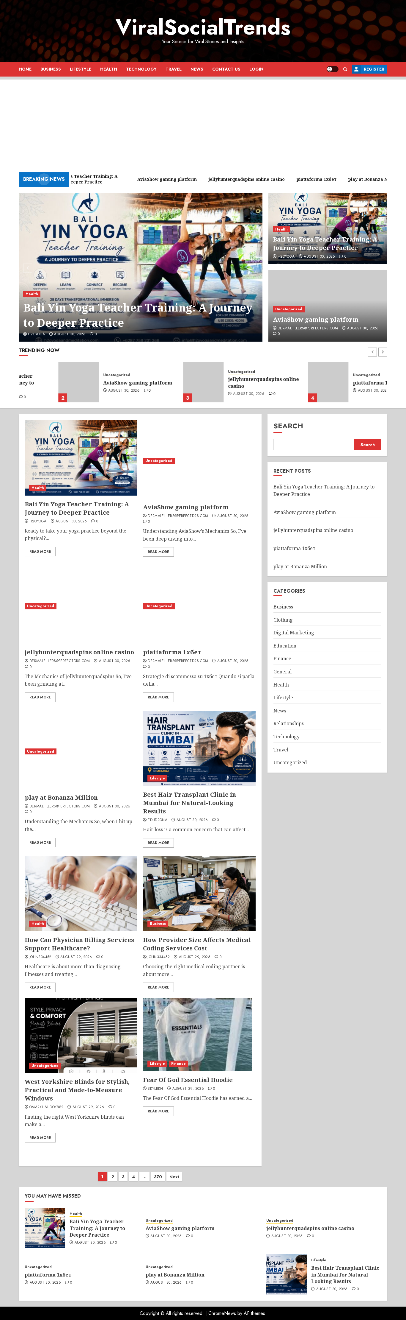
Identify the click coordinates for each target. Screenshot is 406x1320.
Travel (174, 69)
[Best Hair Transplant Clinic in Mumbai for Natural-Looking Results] (199, 748)
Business (50, 69)
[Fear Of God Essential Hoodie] (197, 1034)
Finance (178, 1063)
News (197, 69)
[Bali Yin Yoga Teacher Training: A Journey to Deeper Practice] (141, 267)
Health (108, 69)
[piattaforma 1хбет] (288, 382)
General (282, 671)
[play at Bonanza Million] (81, 751)
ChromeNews (222, 1313)
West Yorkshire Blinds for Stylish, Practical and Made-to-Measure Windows (77, 1090)
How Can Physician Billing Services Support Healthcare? (79, 944)
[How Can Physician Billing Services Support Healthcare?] (81, 893)
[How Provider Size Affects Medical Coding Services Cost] (199, 893)
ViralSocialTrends (203, 27)
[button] (345, 69)
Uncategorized (288, 309)
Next (174, 1177)
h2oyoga (36, 334)
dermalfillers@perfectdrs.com (308, 328)
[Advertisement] (203, 121)
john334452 (40, 957)
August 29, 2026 (76, 957)
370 (158, 1177)
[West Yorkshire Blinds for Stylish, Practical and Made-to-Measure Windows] (81, 1035)
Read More (40, 551)
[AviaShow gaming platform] (39, 382)
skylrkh (155, 1088)
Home (25, 69)
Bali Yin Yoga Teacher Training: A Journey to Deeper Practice (137, 315)
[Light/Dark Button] (333, 69)
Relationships (288, 723)
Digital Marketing (293, 632)
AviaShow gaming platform (315, 319)
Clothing (283, 620)
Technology (141, 69)
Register (374, 69)
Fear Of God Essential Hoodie (188, 1080)
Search (288, 426)
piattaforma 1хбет (336, 382)
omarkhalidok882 (46, 1107)
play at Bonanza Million (61, 797)
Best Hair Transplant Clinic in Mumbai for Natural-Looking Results (189, 802)
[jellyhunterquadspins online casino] (164, 382)
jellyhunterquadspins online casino (223, 382)
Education (284, 645)
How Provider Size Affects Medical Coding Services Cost (197, 944)
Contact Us (226, 69)
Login (256, 69)
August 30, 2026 (69, 334)
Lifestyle (80, 69)
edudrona (157, 820)
